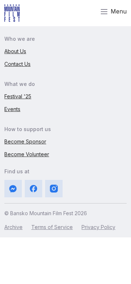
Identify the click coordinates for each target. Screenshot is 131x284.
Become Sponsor (25, 141)
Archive (13, 227)
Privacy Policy (98, 227)
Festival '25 (17, 96)
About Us (15, 51)
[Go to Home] (12, 13)
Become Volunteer (26, 154)
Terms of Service (52, 227)
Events (12, 109)
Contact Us (17, 64)
